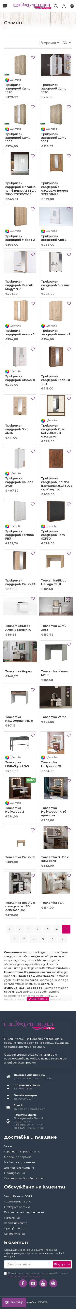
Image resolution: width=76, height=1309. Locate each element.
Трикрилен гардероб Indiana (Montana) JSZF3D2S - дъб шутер (56, 484)
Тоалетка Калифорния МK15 (19, 718)
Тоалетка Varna (53, 717)
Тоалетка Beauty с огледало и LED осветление (20, 906)
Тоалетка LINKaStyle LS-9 (17, 764)
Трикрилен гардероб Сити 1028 (17, 88)
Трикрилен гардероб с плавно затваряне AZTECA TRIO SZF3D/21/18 (20, 188)
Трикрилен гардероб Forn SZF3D (53, 534)
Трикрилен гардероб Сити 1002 (53, 137)
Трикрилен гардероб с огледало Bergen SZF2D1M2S (54, 188)
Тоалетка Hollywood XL (51, 764)
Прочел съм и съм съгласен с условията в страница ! (38, 1275)
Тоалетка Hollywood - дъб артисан (53, 811)
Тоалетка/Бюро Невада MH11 (53, 582)
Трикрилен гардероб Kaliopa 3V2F (19, 482)
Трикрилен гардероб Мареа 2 (20, 238)
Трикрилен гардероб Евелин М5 (55, 285)
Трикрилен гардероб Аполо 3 (19, 332)
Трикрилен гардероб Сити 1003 (17, 137)
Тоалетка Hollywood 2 (14, 809)
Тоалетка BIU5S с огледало (55, 859)
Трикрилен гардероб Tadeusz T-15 (56, 379)
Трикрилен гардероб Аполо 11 (20, 378)
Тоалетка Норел (18, 671)
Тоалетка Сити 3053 (53, 627)
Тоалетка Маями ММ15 (54, 673)
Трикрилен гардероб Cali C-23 (20, 582)
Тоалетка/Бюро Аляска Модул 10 (18, 627)
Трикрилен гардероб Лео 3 (54, 238)
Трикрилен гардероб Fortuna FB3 (19, 534)
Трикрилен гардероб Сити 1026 (53, 88)
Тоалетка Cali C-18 (20, 857)
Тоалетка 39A (52, 903)
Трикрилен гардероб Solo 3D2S (17, 429)
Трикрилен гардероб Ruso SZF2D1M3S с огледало (53, 431)
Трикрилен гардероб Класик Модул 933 (19, 285)
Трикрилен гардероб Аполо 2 (55, 332)
